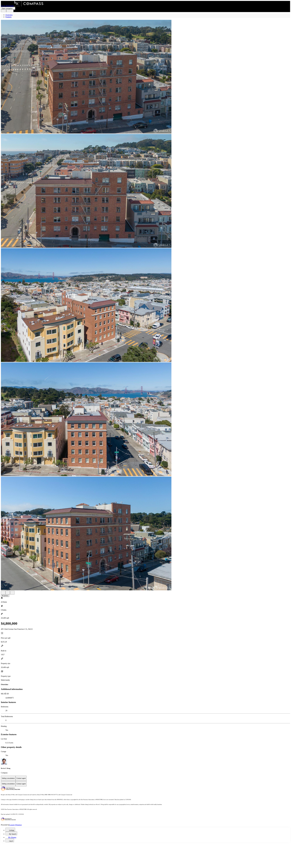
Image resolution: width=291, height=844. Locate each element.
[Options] (3, 593)
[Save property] (7, 593)
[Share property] (12, 593)
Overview (9, 15)
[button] (145, 77)
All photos (5, 596)
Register (10, 11)
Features (8, 17)
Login (3, 11)
